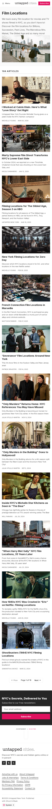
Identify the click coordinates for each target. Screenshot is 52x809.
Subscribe (44, 3)
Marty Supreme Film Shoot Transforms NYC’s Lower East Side (25, 157)
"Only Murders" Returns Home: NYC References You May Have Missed (23, 405)
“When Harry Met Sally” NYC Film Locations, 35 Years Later (21, 553)
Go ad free (32, 729)
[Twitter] (9, 763)
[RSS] (13, 763)
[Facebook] (4, 763)
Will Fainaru (7, 516)
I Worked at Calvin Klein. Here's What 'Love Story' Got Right (24, 109)
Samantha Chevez (10, 669)
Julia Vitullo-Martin (11, 417)
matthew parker (9, 321)
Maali (15, 801)
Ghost (8, 801)
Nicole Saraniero (9, 171)
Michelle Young (9, 121)
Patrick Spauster (9, 369)
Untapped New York (10, 222)
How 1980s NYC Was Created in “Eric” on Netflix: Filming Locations (25, 603)
